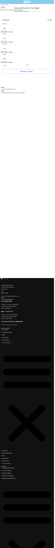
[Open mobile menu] (1, 2)
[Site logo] (27, 2)
